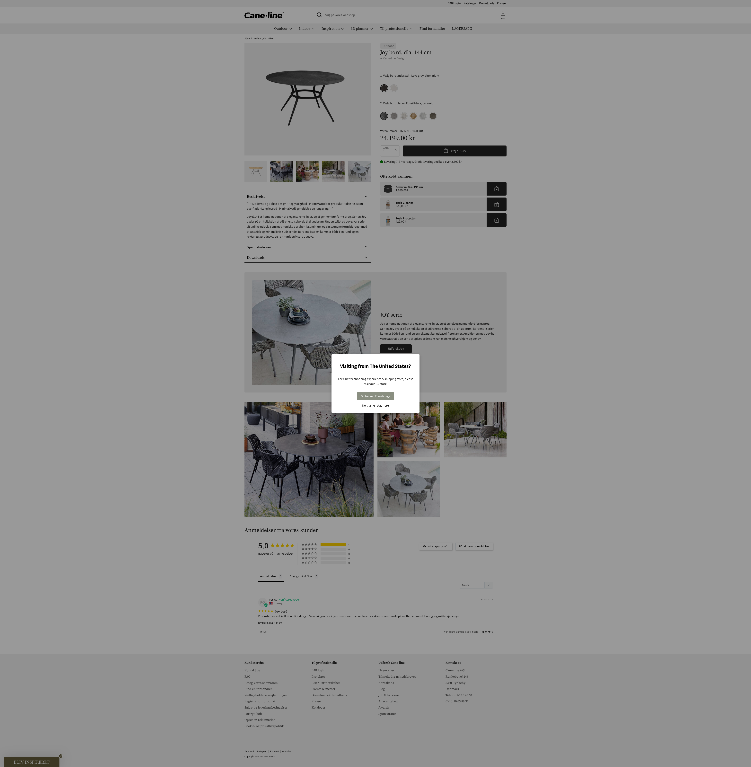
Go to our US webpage (375, 396)
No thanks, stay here (375, 405)
